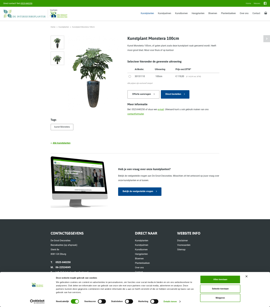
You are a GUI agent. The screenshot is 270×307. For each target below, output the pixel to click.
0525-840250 (26, 3)
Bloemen (212, 13)
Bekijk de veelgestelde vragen (138, 191)
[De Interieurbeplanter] (25, 13)
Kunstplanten (147, 13)
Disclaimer (182, 240)
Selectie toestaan (220, 288)
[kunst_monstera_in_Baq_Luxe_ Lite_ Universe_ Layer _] (57, 42)
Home (248, 3)
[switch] (102, 301)
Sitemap (181, 249)
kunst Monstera (62, 127)
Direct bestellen (173, 94)
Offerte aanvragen (141, 94)
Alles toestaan (220, 279)
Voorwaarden (183, 245)
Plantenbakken (228, 13)
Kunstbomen (181, 13)
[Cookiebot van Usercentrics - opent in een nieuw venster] (37, 301)
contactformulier (135, 114)
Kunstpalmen (164, 13)
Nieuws (257, 3)
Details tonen (170, 301)
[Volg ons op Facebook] (265, 3)
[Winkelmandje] (265, 13)
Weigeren (220, 298)
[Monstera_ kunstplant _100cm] (57, 58)
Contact (256, 13)
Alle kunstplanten (61, 143)
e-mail (161, 109)
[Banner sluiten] (247, 276)
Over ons (244, 13)
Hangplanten (198, 13)
